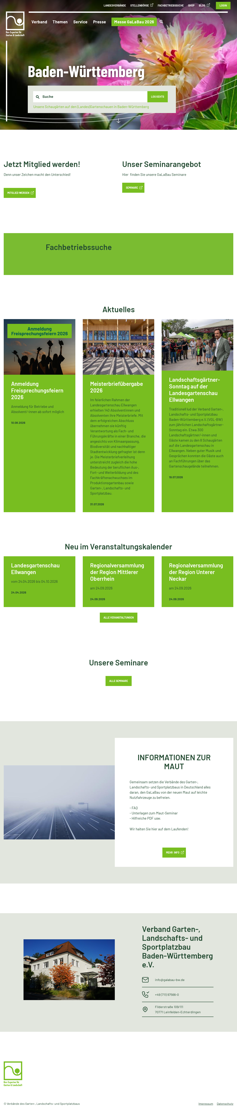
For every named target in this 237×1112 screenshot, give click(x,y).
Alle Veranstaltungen (119, 617)
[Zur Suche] (161, 21)
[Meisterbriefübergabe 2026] (118, 415)
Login (223, 5)
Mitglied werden (18, 192)
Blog (202, 5)
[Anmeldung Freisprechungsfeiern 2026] (39, 415)
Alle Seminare (118, 680)
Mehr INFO (172, 852)
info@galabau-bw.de (170, 980)
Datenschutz (225, 1103)
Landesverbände (115, 5)
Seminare (132, 187)
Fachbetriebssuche (171, 5)
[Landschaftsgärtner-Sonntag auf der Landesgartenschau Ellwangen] (197, 415)
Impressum (205, 1103)
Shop (191, 5)
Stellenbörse (139, 5)
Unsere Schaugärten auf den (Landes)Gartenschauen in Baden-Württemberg (91, 107)
